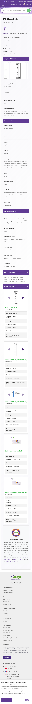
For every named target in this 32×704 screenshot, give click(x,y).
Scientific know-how (8, 592)
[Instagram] (20, 583)
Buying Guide (17, 559)
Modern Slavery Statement (10, 637)
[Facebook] (17, 583)
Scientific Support (7, 604)
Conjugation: (9, 330)
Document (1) (7, 37)
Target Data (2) (22, 33)
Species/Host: (9, 324)
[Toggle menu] (2, 4)
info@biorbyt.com (10, 663)
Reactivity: (8, 321)
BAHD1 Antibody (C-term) (13, 308)
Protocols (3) (16, 37)
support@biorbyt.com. (12, 561)
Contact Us (5, 611)
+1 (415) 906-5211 (12, 666)
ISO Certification (7, 616)
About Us (5, 613)
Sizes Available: (9, 336)
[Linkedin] (12, 583)
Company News (7, 618)
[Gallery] (16, 71)
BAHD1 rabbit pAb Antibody (13, 451)
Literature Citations (8, 590)
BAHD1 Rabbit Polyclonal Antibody (16, 359)
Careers (5, 621)
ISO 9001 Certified (9, 1)
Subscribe (7, 657)
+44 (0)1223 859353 (12, 668)
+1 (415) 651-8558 (12, 671)
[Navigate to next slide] (23, 298)
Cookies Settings (27, 700)
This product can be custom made (9, 25)
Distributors (6, 601)
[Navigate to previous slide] (9, 298)
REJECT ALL (18, 700)
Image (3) (13, 33)
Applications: (9, 313)
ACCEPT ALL (6, 700)
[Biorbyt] (16, 577)
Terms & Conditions (8, 630)
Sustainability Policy (8, 640)
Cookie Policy (6, 635)
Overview (5, 33)
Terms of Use (6, 627)
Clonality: (8, 327)
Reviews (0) (6, 41)
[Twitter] (15, 583)
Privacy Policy (6, 632)
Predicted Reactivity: (8, 317)
